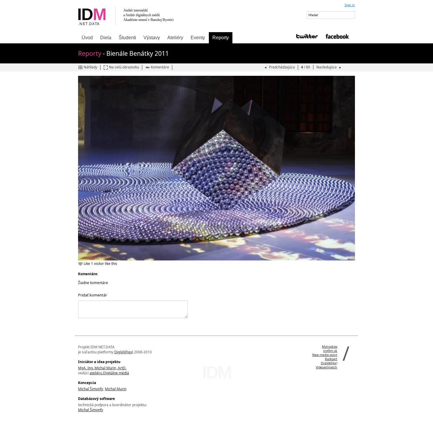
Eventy (198, 37)
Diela (105, 37)
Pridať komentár (92, 295)
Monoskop (329, 347)
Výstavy (151, 37)
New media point (324, 355)
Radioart (331, 359)
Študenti (127, 37)
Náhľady (90, 67)
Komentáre (160, 67)
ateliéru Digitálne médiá (109, 372)
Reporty (220, 37)
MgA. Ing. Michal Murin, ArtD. (102, 367)
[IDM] (146, 16)
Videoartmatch (326, 367)
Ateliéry (175, 37)
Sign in (350, 5)
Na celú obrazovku (124, 67)
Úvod (87, 37)
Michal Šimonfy (90, 388)
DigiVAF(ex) (123, 352)
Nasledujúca (327, 67)
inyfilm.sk (330, 351)
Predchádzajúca (282, 67)
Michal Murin (115, 388)
